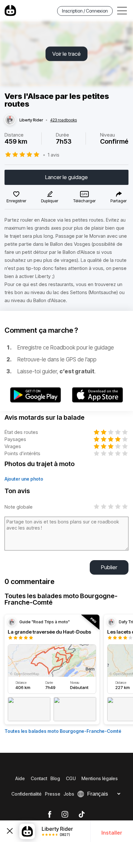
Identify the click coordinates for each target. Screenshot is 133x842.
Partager (118, 200)
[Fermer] (9, 831)
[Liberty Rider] (10, 120)
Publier (109, 567)
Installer (111, 832)
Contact (39, 778)
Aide (20, 778)
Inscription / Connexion (85, 11)
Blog (55, 778)
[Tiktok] (81, 814)
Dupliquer (49, 200)
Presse (52, 794)
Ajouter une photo (24, 479)
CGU (71, 778)
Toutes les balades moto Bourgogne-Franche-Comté (63, 731)
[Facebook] (49, 814)
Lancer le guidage (66, 177)
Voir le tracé (66, 54)
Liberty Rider (31, 120)
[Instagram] (64, 814)
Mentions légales (99, 778)
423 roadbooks (63, 120)
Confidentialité (26, 794)
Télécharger (84, 200)
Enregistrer (16, 200)
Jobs (69, 794)
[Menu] (122, 11)
